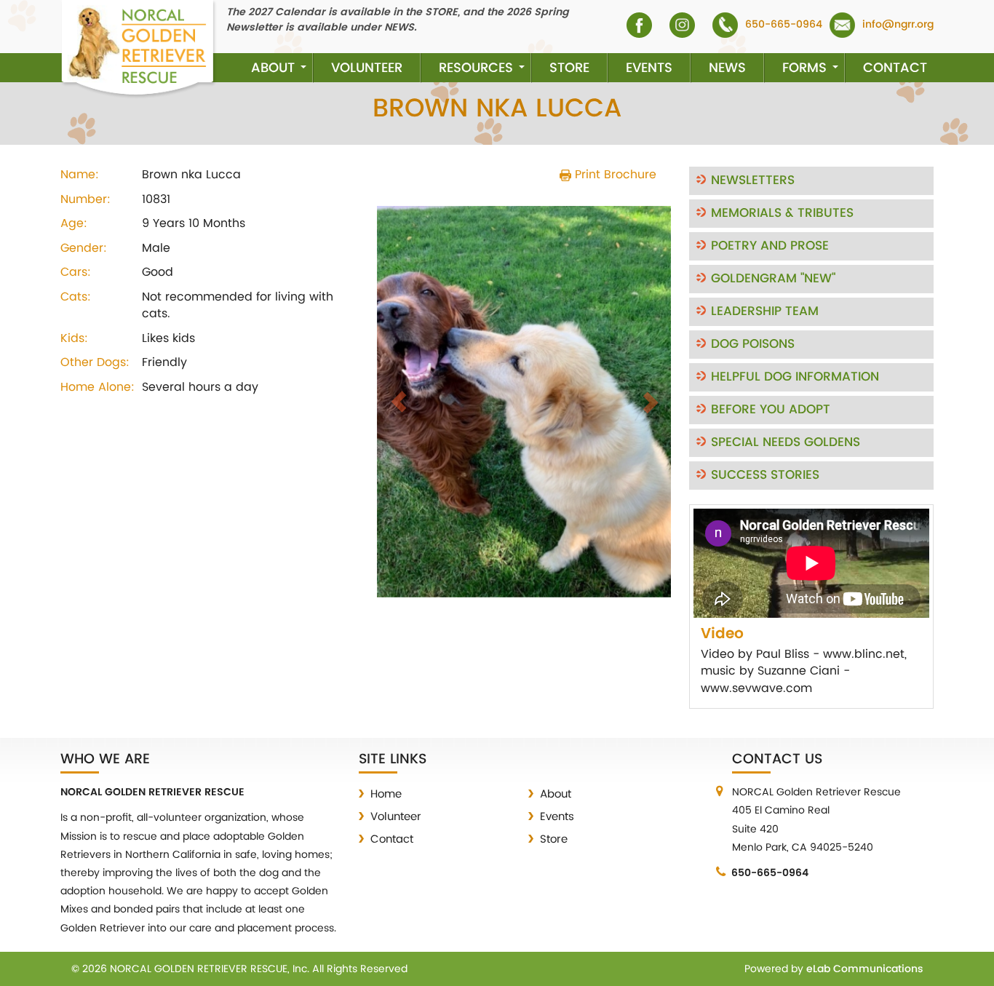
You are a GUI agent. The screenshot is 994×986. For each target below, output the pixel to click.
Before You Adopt (770, 409)
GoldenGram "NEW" (773, 279)
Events (649, 68)
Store (569, 68)
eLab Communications (864, 969)
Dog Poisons (753, 344)
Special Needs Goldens (785, 442)
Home (386, 794)
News (727, 68)
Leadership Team (765, 311)
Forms (804, 68)
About (273, 68)
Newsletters (753, 180)
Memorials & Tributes (782, 213)
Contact (895, 68)
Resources (476, 68)
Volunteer (366, 68)
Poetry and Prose (770, 246)
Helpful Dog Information (795, 377)
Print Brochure (613, 174)
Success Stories (765, 475)
